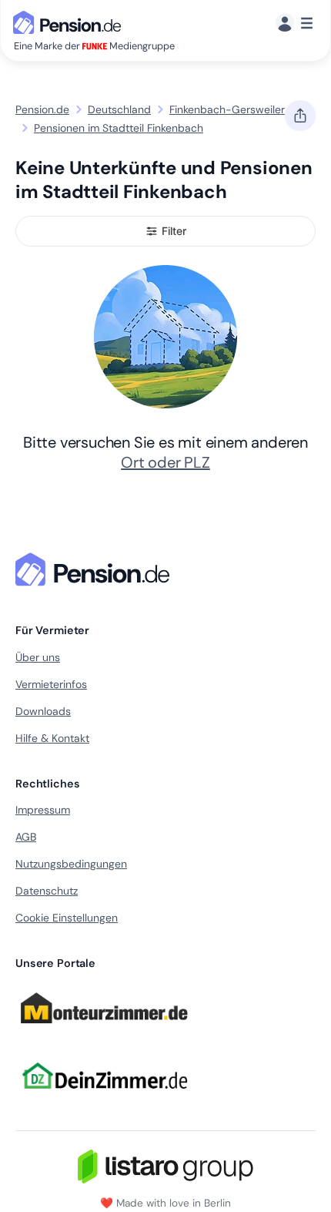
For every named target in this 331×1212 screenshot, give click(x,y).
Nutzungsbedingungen (71, 864)
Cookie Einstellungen (66, 918)
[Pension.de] (70, 21)
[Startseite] (95, 569)
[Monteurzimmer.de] (103, 1031)
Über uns (37, 657)
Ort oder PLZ (165, 462)
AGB (25, 837)
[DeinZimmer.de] (103, 1098)
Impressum (42, 810)
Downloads (43, 711)
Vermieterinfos (51, 684)
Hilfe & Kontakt (52, 738)
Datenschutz (46, 891)
